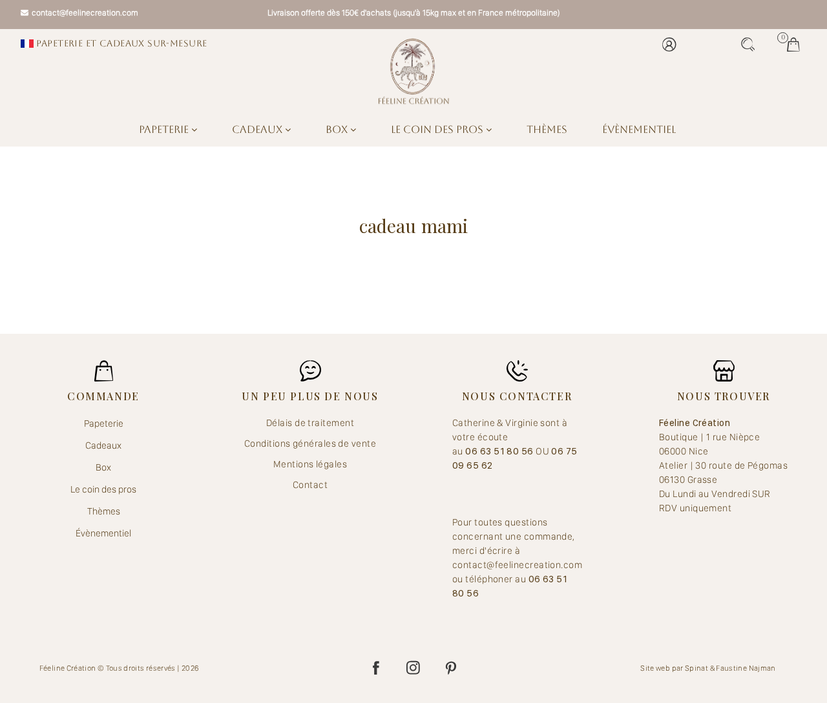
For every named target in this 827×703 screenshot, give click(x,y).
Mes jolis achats (796, 44)
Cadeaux (258, 129)
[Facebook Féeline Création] (376, 668)
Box (338, 129)
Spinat (696, 668)
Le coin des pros (438, 129)
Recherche (751, 44)
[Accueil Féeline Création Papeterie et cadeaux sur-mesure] (413, 71)
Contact (310, 485)
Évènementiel (639, 129)
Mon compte (672, 44)
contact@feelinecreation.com (85, 12)
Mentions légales (310, 464)
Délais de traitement (310, 423)
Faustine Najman (745, 668)
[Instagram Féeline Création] (413, 668)
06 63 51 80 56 (500, 451)
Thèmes (547, 129)
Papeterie (165, 129)
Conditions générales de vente (310, 443)
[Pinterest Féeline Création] (451, 668)
